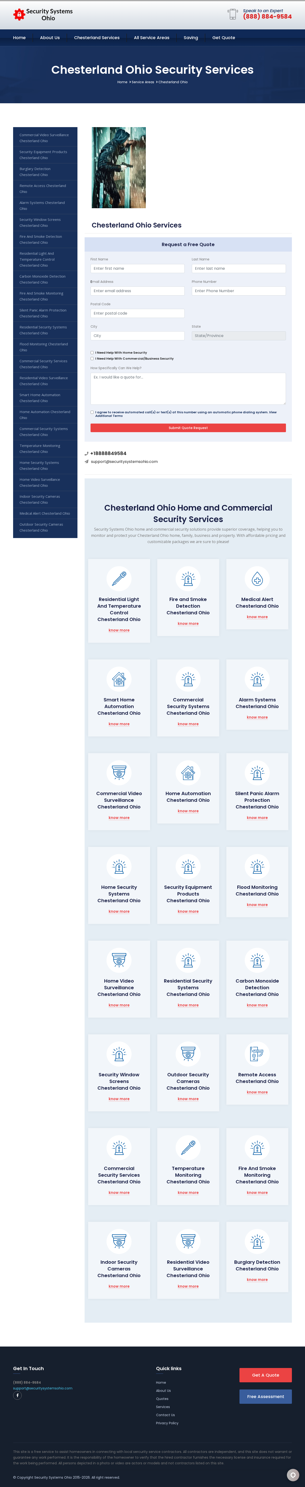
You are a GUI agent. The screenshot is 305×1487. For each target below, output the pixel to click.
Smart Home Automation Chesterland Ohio (119, 706)
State (196, 326)
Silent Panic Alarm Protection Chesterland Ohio (257, 800)
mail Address (102, 281)
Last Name (200, 259)
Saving (191, 38)
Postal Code (101, 304)
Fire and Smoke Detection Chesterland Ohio (188, 606)
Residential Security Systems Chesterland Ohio (188, 988)
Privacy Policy (167, 1423)
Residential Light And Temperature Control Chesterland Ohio (119, 609)
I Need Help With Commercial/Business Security (134, 358)
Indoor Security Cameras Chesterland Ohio (119, 1269)
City (94, 326)
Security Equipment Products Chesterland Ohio (188, 894)
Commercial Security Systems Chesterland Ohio (188, 706)
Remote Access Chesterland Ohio (257, 1078)
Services (163, 1406)
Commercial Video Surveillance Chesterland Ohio (119, 800)
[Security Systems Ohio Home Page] (43, 14)
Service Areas (143, 82)
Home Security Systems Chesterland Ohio (119, 894)
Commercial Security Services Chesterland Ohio (119, 1175)
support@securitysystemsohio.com (124, 461)
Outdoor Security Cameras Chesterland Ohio (188, 1081)
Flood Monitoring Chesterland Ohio (257, 890)
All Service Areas (151, 38)
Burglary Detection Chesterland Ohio (257, 1265)
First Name (99, 259)
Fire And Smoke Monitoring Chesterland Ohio (257, 1175)
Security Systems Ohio (53, 1477)
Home (19, 38)
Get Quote (223, 38)
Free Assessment (265, 1396)
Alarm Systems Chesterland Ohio (257, 703)
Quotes (162, 1398)
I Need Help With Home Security (121, 352)
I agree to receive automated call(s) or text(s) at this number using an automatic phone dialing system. (186, 414)
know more (119, 630)
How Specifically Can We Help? (116, 368)
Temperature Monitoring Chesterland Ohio (188, 1175)
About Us (50, 38)
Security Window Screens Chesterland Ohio (119, 1081)
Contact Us (165, 1415)
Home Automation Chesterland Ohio (188, 796)
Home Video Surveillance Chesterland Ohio (119, 988)
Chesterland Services (97, 38)
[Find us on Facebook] (17, 1395)
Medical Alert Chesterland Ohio (257, 602)
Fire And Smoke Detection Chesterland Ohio (41, 239)
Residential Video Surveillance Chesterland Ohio (188, 1269)
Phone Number (204, 281)
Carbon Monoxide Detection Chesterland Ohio (257, 988)
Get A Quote (265, 1375)
